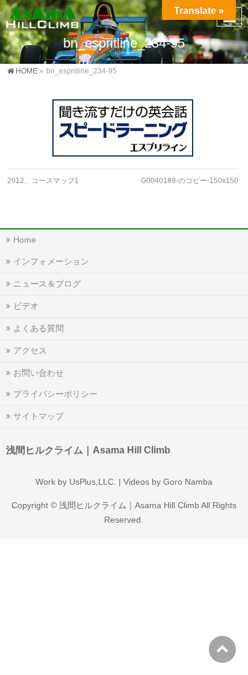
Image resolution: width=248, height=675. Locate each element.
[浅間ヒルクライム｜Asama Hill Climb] (43, 15)
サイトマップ (38, 416)
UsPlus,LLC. (92, 482)
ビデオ (26, 306)
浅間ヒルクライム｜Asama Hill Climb (129, 505)
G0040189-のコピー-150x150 (189, 180)
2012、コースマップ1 (43, 180)
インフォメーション (51, 261)
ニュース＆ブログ (47, 283)
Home (24, 239)
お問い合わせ (38, 373)
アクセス (30, 350)
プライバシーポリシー (55, 394)
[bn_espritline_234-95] (122, 128)
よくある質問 (38, 328)
